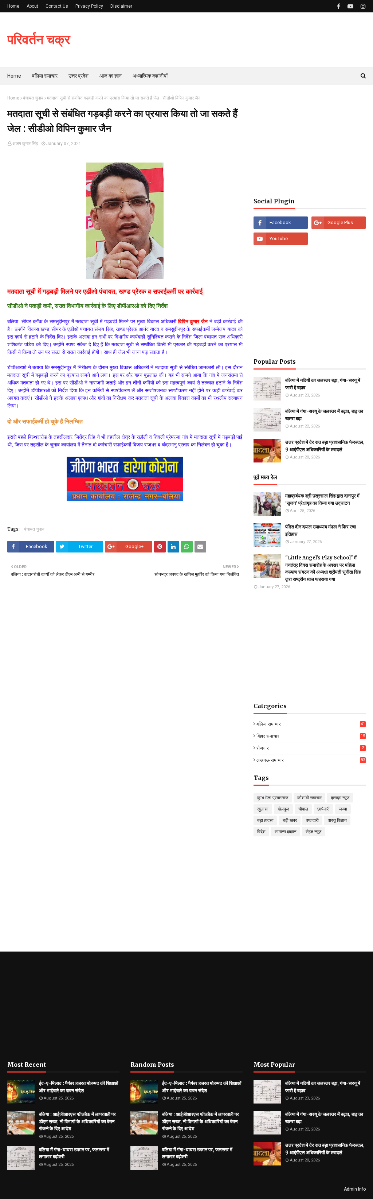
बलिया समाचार (310, 724)
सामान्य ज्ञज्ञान (286, 831)
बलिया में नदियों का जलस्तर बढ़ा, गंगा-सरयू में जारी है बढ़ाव (322, 384)
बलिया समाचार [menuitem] (45, 76)
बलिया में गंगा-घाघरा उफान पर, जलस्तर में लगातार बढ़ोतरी (74, 1153)
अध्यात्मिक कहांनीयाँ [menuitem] (150, 76)
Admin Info (355, 1189)
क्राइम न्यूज (340, 797)
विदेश (261, 831)
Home (13, 6)
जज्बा (343, 809)
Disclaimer (121, 6)
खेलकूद (283, 809)
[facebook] (338, 6)
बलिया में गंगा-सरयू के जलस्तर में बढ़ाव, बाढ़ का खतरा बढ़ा (324, 415)
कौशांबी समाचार (309, 797)
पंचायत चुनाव (33, 98)
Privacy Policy (89, 6)
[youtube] (350, 6)
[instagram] (362, 6)
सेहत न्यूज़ (313, 831)
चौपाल (303, 809)
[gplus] (338, 222)
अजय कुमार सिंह (25, 143)
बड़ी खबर (290, 820)
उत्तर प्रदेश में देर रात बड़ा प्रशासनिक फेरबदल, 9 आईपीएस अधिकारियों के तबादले (325, 446)
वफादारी (312, 820)
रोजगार (310, 748)
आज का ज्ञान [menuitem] (110, 76)
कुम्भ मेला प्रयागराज (272, 797)
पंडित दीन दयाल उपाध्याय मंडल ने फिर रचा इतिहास (320, 530)
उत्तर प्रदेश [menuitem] (78, 76)
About (32, 6)
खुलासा (262, 809)
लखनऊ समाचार (310, 760)
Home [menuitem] (14, 76)
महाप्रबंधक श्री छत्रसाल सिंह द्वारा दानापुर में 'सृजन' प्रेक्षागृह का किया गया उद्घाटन (322, 499)
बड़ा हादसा (265, 820)
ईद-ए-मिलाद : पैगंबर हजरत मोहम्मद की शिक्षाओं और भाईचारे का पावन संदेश (78, 1087)
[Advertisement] (310, 141)
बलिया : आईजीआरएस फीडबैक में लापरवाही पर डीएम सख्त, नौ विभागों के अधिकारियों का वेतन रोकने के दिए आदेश (77, 1121)
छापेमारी (323, 809)
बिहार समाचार (310, 736)
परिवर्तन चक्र (38, 39)
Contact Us (57, 6)
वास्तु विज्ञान (337, 820)
